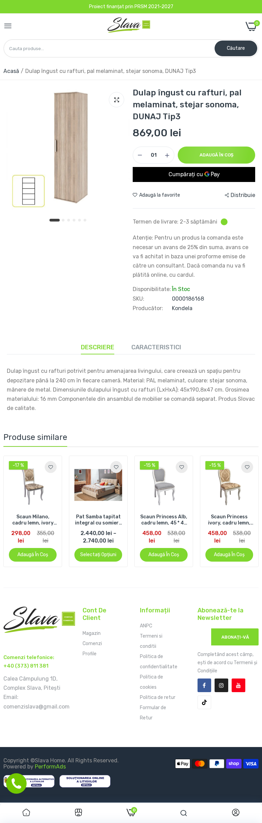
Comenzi (92, 643)
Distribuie (243, 195)
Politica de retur (157, 697)
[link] (51, 467)
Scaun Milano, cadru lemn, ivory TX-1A (33, 520)
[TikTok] (204, 702)
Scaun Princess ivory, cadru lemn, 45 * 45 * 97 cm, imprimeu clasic (229, 520)
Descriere (97, 347)
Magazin (92, 633)
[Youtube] (238, 685)
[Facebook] (204, 685)
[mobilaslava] (128, 26)
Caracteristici (156, 347)
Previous (20, 511)
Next (241, 511)
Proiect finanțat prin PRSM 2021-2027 (131, 7)
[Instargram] (221, 685)
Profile (90, 654)
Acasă (11, 71)
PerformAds (50, 766)
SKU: (138, 299)
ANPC (146, 626)
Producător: (148, 308)
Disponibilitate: (152, 289)
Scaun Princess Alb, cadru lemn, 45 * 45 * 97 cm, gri (163, 520)
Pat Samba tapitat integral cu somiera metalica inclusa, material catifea (98, 520)
